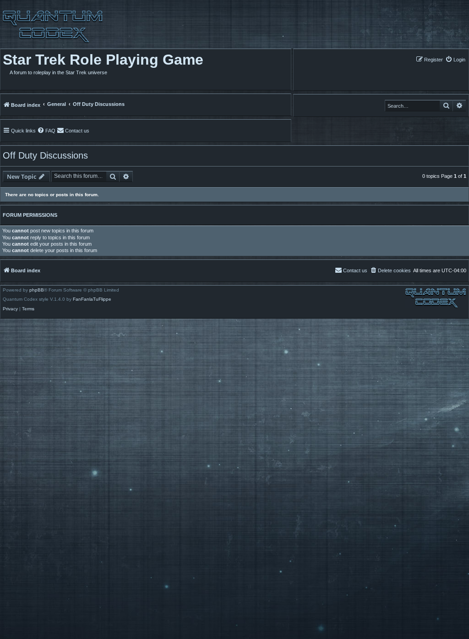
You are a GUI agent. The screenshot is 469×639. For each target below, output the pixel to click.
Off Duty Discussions (45, 155)
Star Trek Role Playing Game (103, 59)
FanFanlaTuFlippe (92, 299)
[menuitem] (455, 59)
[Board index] (51, 26)
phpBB (36, 290)
